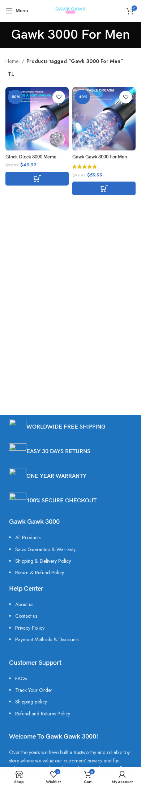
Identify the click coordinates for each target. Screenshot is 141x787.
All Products (27, 537)
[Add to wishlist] (58, 97)
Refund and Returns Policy (42, 713)
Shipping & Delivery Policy (43, 561)
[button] (37, 179)
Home (12, 61)
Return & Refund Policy (39, 572)
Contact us (26, 616)
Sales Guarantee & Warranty (45, 549)
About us (24, 604)
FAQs (21, 678)
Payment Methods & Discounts (46, 639)
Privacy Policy (29, 627)
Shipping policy (31, 701)
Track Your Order (33, 690)
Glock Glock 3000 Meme (30, 157)
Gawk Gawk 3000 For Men (99, 157)
